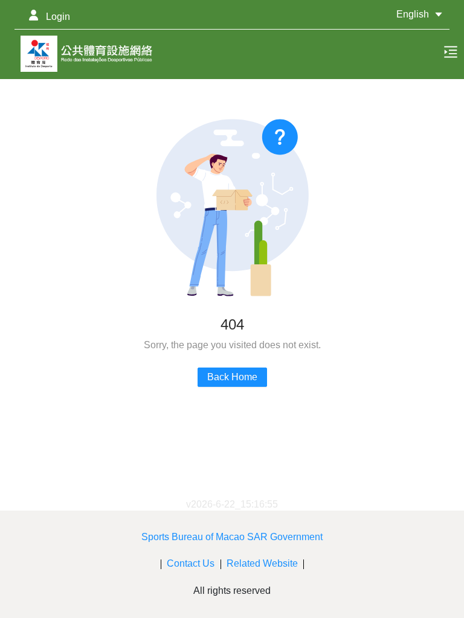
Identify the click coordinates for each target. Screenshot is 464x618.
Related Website (262, 563)
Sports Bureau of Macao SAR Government (232, 537)
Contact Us (190, 563)
